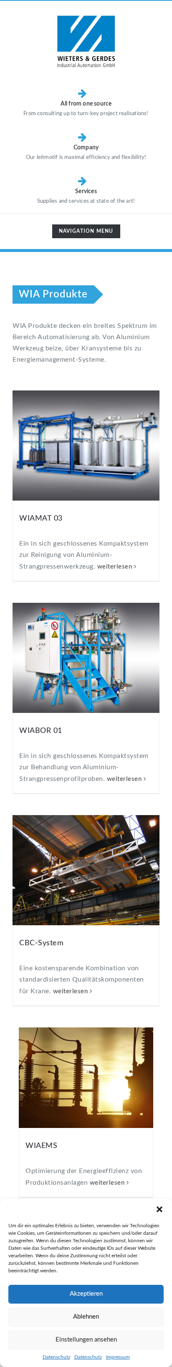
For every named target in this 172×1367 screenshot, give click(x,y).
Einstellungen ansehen (86, 1340)
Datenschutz (56, 1356)
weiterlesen (114, 567)
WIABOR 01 (40, 731)
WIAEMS (41, 1146)
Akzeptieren (86, 1294)
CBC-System (41, 943)
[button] (159, 1209)
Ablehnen (86, 1317)
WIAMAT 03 (41, 518)
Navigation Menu (86, 233)
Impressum (118, 1356)
